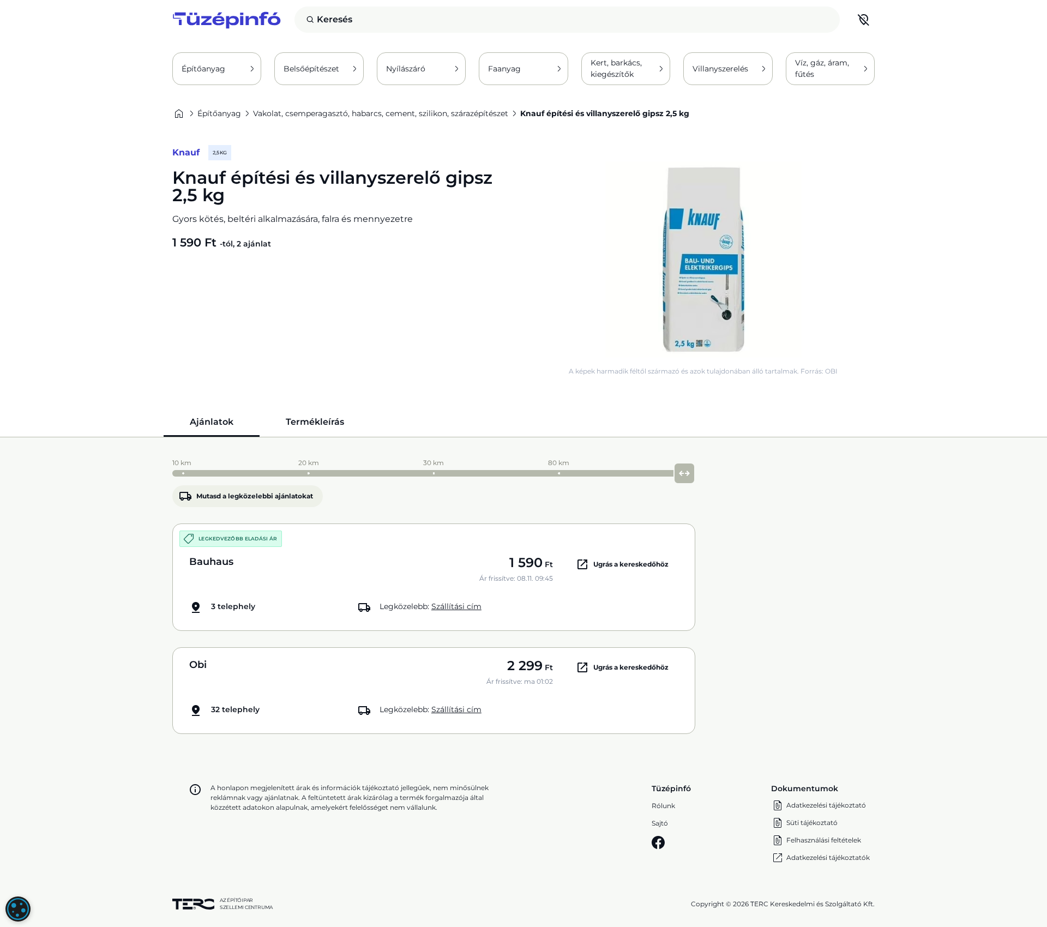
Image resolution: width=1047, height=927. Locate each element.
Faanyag (504, 69)
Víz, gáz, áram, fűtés (822, 68)
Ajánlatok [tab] (211, 422)
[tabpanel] (523, 593)
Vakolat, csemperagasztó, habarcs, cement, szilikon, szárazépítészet (380, 113)
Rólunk (663, 806)
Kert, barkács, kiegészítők (616, 68)
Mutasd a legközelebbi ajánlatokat (254, 496)
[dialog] (18, 909)
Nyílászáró (405, 69)
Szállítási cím (456, 606)
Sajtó (660, 823)
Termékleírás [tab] (315, 422)
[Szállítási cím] (864, 20)
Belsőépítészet (311, 69)
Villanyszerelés (720, 69)
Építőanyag (203, 69)
